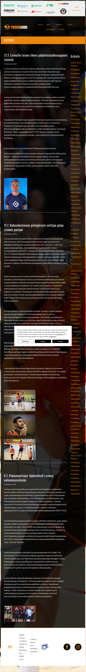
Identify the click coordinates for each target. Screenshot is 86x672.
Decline (43, 341)
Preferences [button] (52, 336)
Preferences (25, 341)
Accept (60, 341)
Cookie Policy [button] (59, 334)
